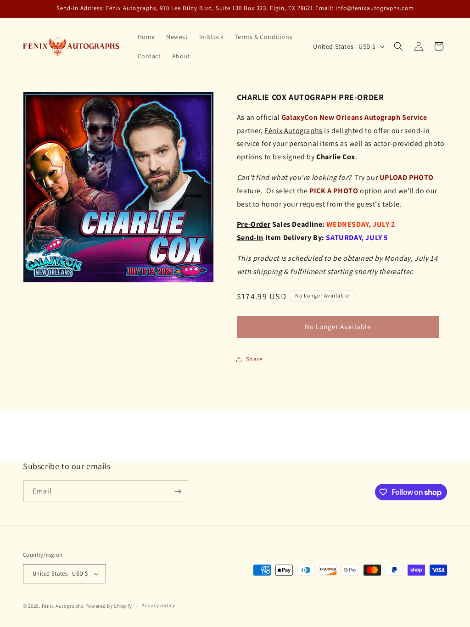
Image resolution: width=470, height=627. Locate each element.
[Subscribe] (178, 491)
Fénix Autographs (63, 606)
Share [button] (254, 359)
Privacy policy (158, 605)
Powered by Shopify (109, 606)
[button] (398, 46)
